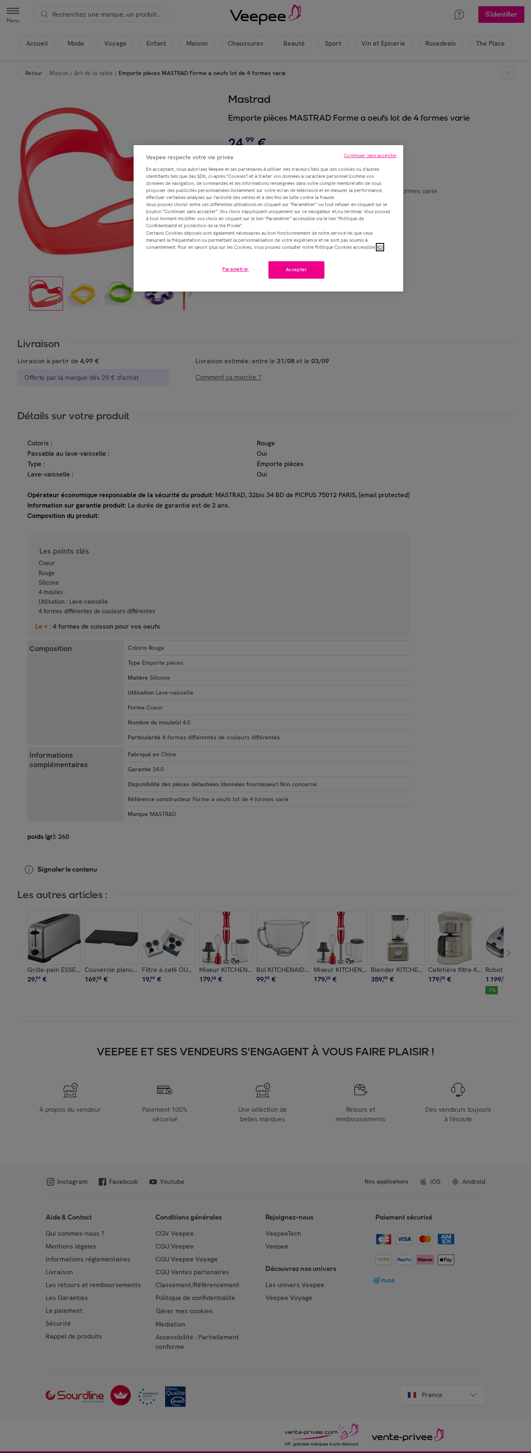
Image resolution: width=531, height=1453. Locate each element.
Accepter (296, 269)
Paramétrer (235, 269)
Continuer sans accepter (370, 155)
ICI (380, 247)
